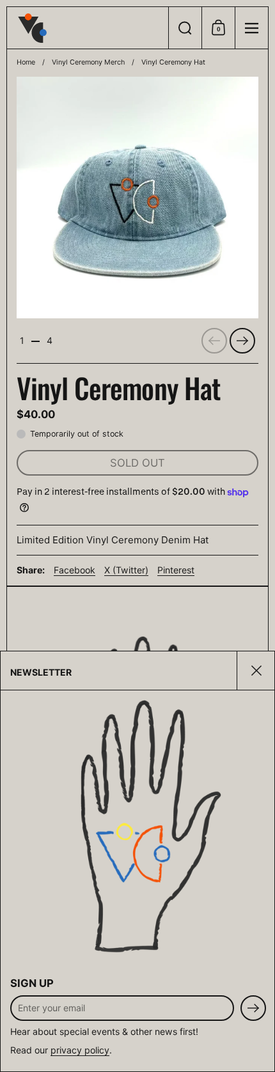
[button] (184, 28)
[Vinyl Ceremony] (88, 28)
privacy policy (80, 1050)
